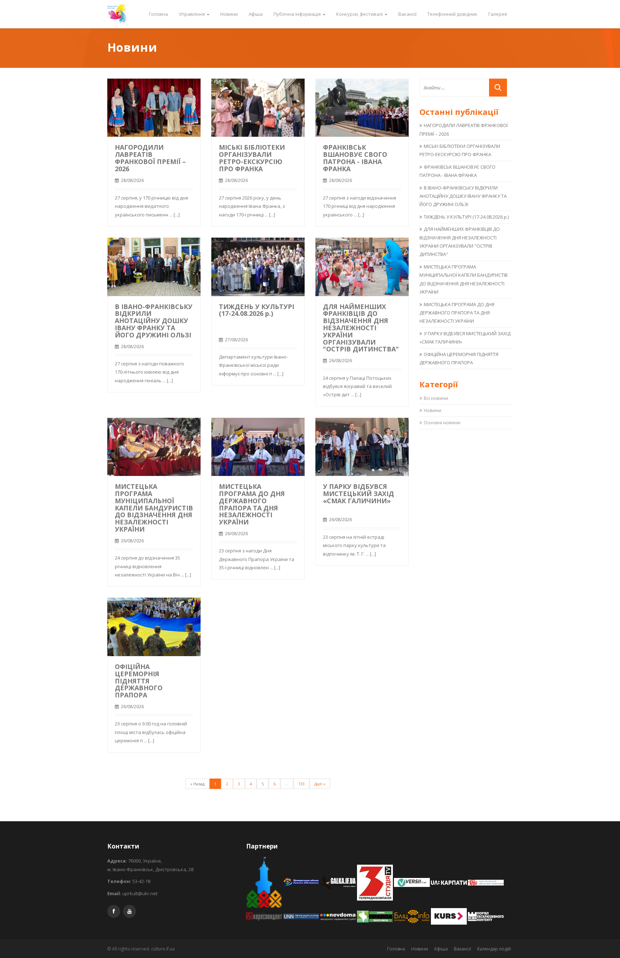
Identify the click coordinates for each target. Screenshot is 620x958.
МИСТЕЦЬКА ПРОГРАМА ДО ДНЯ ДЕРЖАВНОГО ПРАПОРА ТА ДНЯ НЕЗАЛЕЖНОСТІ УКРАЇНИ (252, 504)
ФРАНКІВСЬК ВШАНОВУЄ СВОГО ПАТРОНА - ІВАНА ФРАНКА (355, 158)
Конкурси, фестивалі (360, 14)
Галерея (497, 14)
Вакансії (407, 14)
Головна (158, 14)
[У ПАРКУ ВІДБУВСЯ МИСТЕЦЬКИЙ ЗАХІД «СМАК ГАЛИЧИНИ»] (362, 446)
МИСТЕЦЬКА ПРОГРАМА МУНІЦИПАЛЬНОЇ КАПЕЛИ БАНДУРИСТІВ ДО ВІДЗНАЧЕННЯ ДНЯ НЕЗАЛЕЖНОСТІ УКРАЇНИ (154, 507)
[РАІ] (486, 882)
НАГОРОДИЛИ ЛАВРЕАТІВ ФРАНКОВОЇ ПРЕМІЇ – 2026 (150, 158)
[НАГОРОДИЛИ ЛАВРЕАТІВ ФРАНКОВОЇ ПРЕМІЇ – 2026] (154, 107)
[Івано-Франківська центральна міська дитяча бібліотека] (301, 882)
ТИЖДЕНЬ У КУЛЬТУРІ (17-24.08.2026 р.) (256, 310)
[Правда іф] (375, 916)
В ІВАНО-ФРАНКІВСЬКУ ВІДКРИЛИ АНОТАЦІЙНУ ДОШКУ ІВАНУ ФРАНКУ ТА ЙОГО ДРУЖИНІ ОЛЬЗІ (153, 320)
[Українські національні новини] (301, 916)
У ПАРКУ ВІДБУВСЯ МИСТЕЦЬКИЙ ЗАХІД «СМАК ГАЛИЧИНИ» (358, 493)
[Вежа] (486, 916)
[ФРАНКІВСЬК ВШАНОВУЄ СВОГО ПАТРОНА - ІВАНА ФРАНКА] (362, 107)
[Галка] (338, 882)
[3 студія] (375, 882)
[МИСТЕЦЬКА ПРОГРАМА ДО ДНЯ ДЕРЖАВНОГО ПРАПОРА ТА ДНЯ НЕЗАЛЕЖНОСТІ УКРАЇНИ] (258, 446)
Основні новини (442, 422)
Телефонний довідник (452, 14)
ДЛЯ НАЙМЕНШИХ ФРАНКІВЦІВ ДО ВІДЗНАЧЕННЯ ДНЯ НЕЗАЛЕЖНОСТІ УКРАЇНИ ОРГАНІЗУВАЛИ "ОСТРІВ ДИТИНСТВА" (361, 328)
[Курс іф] (449, 916)
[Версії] (412, 882)
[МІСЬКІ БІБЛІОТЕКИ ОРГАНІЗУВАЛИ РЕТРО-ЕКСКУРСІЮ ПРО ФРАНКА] (258, 107)
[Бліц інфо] (412, 916)
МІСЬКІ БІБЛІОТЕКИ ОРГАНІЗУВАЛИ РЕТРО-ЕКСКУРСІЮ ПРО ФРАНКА (252, 158)
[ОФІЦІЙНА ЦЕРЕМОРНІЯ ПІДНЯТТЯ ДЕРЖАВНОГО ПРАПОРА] (154, 626)
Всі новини (436, 398)
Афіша (256, 14)
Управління (192, 14)
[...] (177, 214)
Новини (229, 14)
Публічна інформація (297, 14)
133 (301, 783)
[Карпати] (449, 882)
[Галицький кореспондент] (264, 916)
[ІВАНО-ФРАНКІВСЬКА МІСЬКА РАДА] (264, 882)
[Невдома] (338, 916)
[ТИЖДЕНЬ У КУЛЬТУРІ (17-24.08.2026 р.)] (258, 266)
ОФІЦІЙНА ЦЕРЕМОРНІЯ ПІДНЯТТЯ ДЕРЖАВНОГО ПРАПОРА (139, 680)
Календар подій (494, 949)
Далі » (319, 783)
